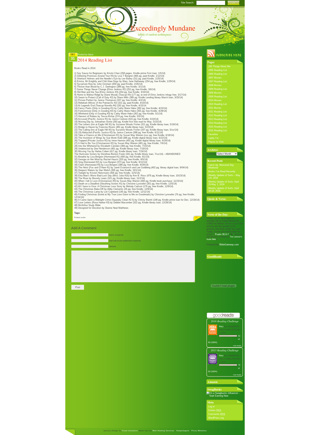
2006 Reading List (217, 74)
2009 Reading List (217, 96)
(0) (196, 217)
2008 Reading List (217, 89)
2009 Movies (215, 92)
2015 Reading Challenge (225, 350)
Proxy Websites (199, 431)
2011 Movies (214, 108)
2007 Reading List (217, 81)
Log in (211, 406)
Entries (214, 410)
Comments (216, 414)
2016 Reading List (217, 130)
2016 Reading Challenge (225, 321)
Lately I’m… (214, 138)
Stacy (221, 326)
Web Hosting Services (163, 431)
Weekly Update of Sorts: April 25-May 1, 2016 (223, 183)
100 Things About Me (219, 66)
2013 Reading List (217, 119)
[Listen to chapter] (232, 234)
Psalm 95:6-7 (222, 234)
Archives (211, 153)
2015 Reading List (217, 126)
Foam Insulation (130, 431)
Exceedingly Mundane (163, 28)
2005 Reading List (217, 70)
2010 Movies (215, 100)
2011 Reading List (217, 111)
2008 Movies (215, 85)
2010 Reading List (217, 104)
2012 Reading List (217, 115)
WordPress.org (216, 418)
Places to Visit (216, 141)
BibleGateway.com (229, 244)
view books (237, 345)
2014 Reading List (217, 123)
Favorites (213, 134)
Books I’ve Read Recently (221, 171)
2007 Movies (215, 77)
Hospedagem (183, 431)
